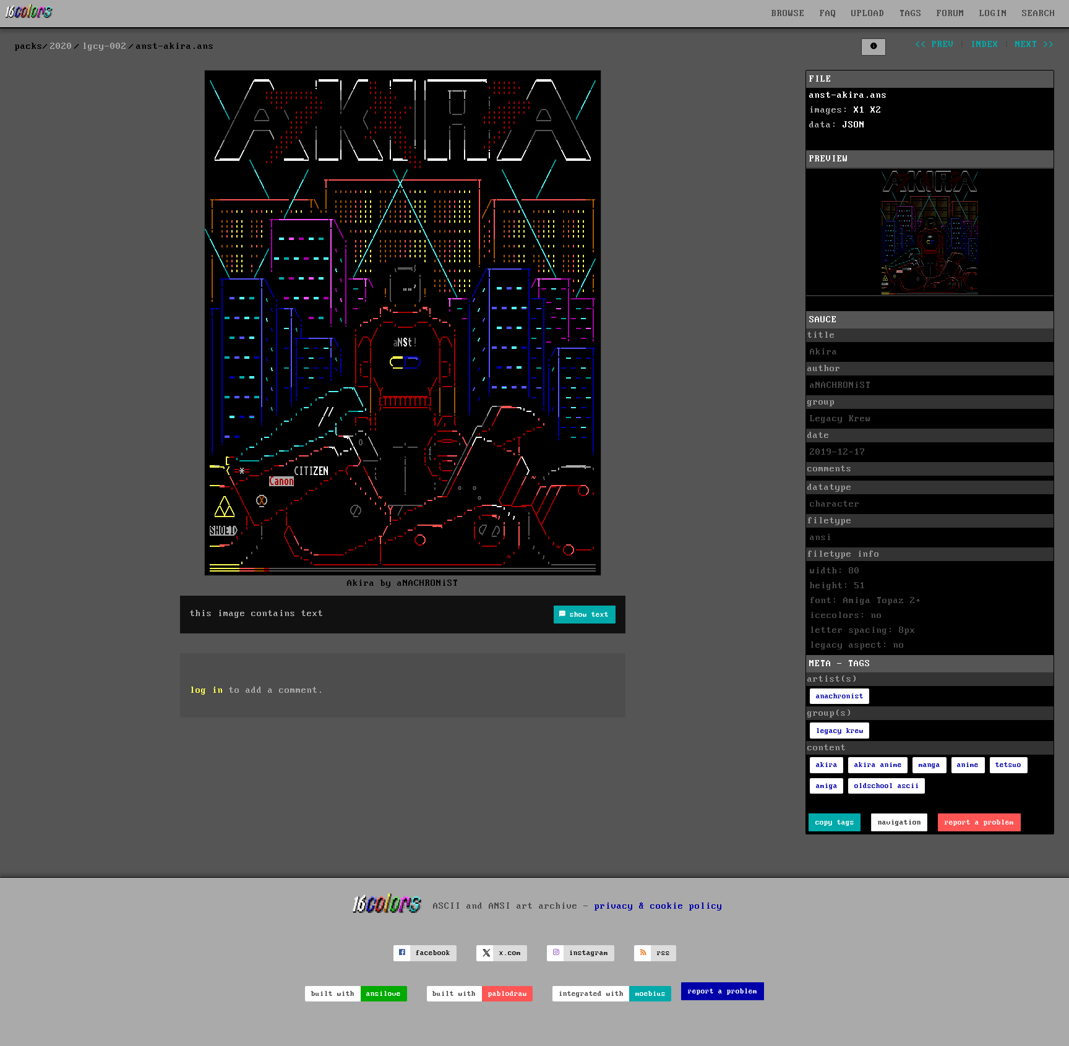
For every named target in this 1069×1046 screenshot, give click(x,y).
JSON (854, 125)
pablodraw (507, 994)
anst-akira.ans (848, 95)
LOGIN (993, 14)
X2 (876, 110)
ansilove (383, 994)
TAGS (910, 14)
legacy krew (840, 731)
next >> (1034, 44)
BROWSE (788, 14)
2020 (61, 46)
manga (929, 765)
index (984, 44)
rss (663, 953)
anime (968, 765)
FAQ (828, 14)
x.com (510, 953)
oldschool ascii (886, 786)
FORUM (950, 14)
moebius (650, 994)
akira (827, 765)
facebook (433, 953)
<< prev (934, 44)
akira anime (878, 765)
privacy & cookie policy (659, 906)
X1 (859, 110)
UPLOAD (868, 14)
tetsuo (1008, 765)
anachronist (840, 696)
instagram (588, 953)
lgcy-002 (104, 46)
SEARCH (1038, 14)
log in (206, 690)
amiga (827, 786)
